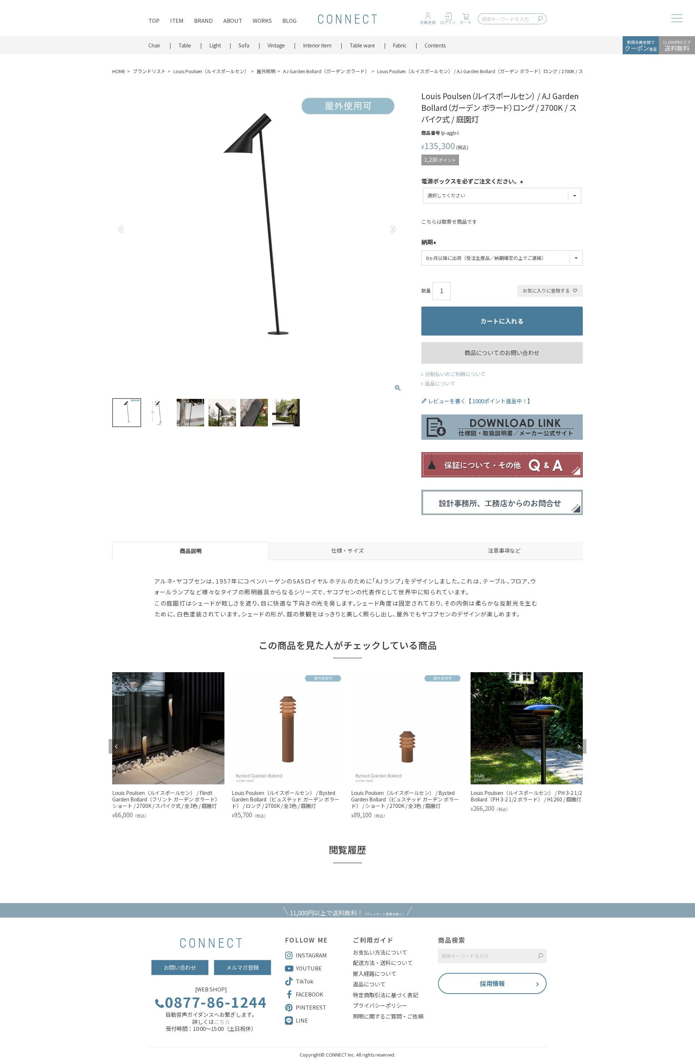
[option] (168, 747)
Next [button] (579, 746)
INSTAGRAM (311, 955)
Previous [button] (116, 746)
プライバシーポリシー (380, 1005)
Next (393, 229)
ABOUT (232, 20)
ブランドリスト (149, 71)
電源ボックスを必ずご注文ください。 (470, 182)
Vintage (276, 45)
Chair (154, 45)
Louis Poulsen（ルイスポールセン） (211, 71)
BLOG (289, 20)
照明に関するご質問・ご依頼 (388, 1016)
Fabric (400, 45)
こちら (222, 1021)
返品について (440, 383)
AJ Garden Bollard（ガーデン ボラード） (326, 71)
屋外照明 (266, 71)
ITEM (177, 20)
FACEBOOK (309, 994)
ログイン (448, 22)
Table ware (362, 45)
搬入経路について (374, 973)
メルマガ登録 (242, 967)
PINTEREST (311, 1007)
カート (466, 22)
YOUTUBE (309, 968)
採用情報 (492, 983)
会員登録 (428, 22)
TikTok (304, 981)
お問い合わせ (180, 967)
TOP (154, 20)
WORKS (262, 20)
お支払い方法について (380, 952)
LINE (302, 1020)
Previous (121, 229)
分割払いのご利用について (455, 374)
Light (215, 45)
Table (184, 45)
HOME (118, 71)
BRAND (203, 20)
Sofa (244, 45)
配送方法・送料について (383, 962)
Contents (435, 45)
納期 (427, 242)
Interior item (317, 45)
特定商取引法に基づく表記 (385, 995)
